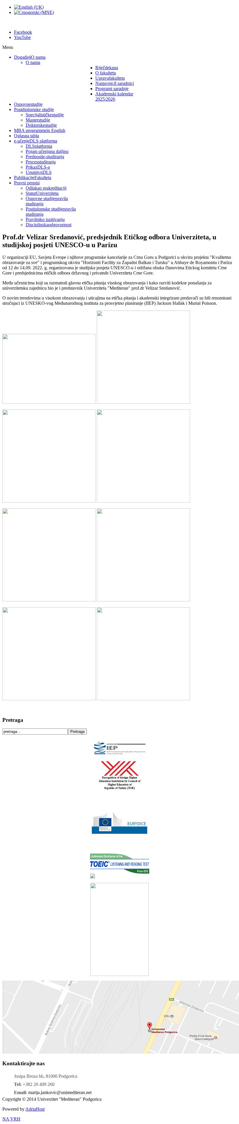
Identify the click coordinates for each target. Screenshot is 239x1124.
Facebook (23, 32)
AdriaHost (35, 1109)
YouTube (22, 37)
